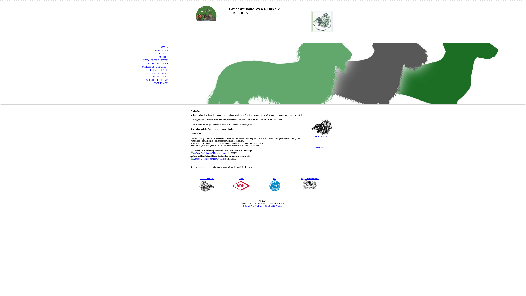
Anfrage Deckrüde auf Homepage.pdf (209, 153)
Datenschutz (321, 147)
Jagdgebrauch (157, 63)
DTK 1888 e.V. (207, 178)
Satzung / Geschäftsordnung (263, 206)
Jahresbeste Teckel (154, 67)
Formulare (161, 83)
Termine (161, 53)
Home (163, 47)
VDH (241, 178)
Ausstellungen (156, 77)
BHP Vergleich (159, 70)
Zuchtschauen (158, 73)
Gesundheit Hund (157, 80)
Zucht (162, 57)
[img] (206, 13)
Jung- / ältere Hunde (155, 60)
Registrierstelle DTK (310, 178)
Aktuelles (161, 50)
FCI (274, 178)
